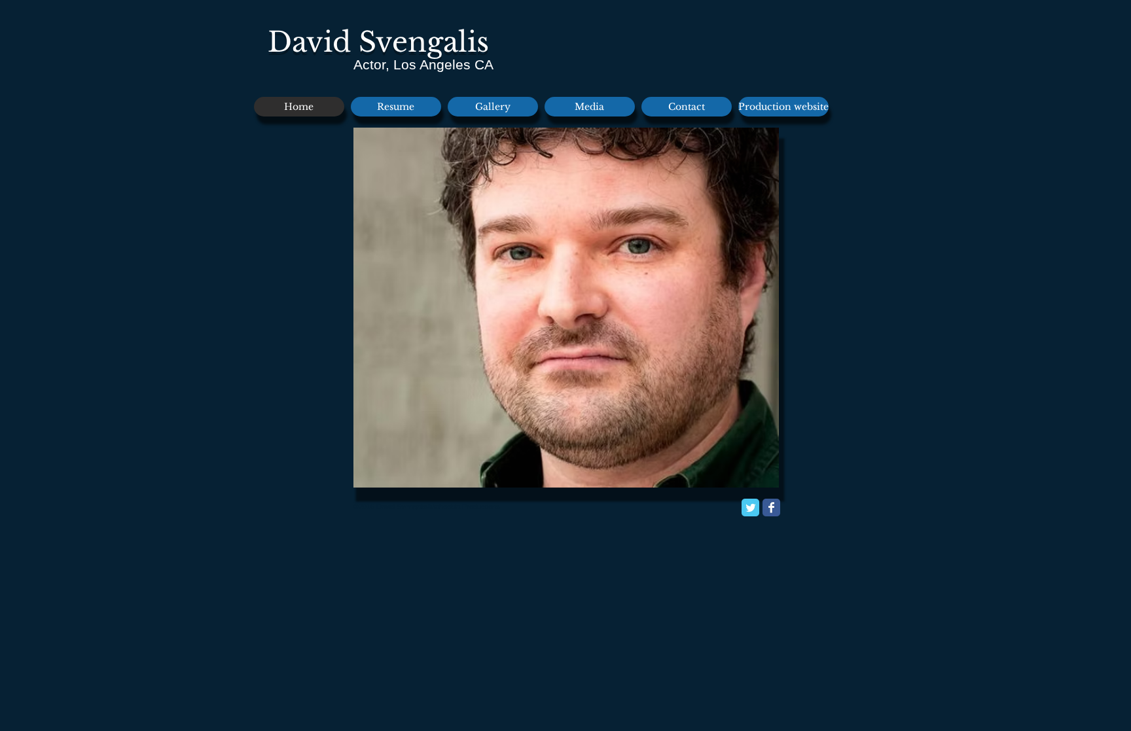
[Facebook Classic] (771, 507)
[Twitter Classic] (750, 507)
